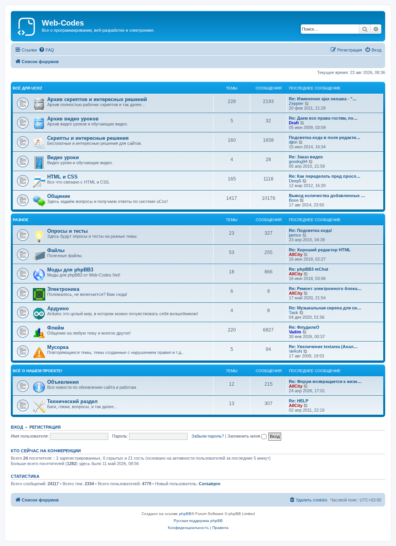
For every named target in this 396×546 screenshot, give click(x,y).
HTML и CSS (62, 177)
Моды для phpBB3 (70, 270)
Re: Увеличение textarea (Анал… (323, 346)
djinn (293, 142)
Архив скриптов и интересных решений (97, 99)
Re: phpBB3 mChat (308, 269)
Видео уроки (63, 157)
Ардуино (58, 308)
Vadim (295, 332)
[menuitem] (46, 50)
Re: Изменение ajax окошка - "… (323, 98)
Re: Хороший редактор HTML (320, 249)
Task (293, 312)
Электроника (63, 289)
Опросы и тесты (67, 231)
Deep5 (295, 181)
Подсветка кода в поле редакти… (324, 137)
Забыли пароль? (207, 436)
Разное (21, 220)
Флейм (55, 328)
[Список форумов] (27, 25)
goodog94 (298, 161)
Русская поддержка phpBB (198, 521)
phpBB (185, 514)
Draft (294, 122)
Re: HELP (298, 400)
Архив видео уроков (73, 119)
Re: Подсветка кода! (310, 230)
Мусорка (57, 347)
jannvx (295, 235)
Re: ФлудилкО (304, 327)
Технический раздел (72, 401)
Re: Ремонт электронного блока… (325, 288)
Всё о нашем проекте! (37, 371)
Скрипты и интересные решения (88, 138)
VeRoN (295, 351)
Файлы (56, 250)
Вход (17, 427)
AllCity (295, 254)
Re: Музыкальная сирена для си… (325, 308)
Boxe (294, 200)
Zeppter (296, 103)
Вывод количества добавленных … (327, 195)
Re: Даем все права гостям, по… (323, 118)
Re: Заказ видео (306, 157)
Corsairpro (209, 483)
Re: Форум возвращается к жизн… (325, 381)
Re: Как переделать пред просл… (324, 176)
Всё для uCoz (27, 88)
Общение (58, 196)
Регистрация (45, 427)
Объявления (63, 382)
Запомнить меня (244, 436)
